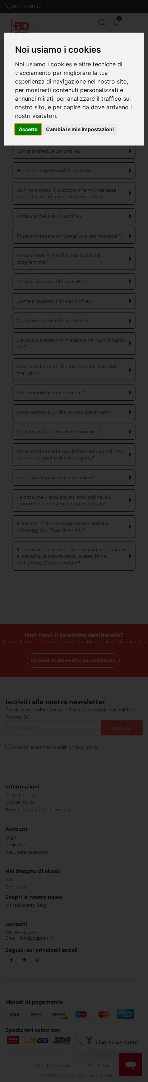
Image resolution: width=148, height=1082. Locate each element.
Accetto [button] (28, 129)
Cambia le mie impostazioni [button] (80, 129)
